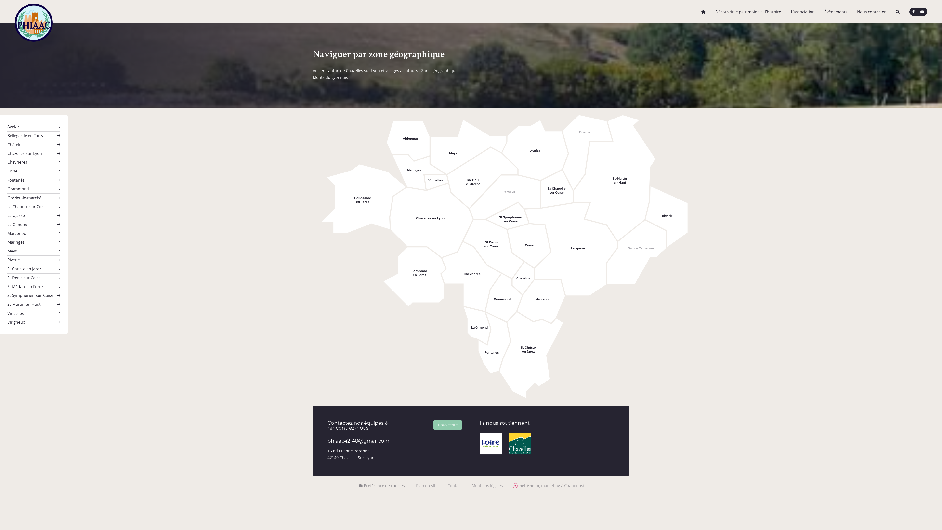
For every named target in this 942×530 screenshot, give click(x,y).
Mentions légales (487, 486)
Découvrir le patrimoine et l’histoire (748, 12)
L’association (803, 12)
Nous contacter (871, 12)
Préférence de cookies (384, 485)
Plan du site (427, 486)
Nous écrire (448, 425)
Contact (454, 486)
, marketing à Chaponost (552, 485)
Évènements (835, 12)
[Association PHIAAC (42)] (34, 12)
